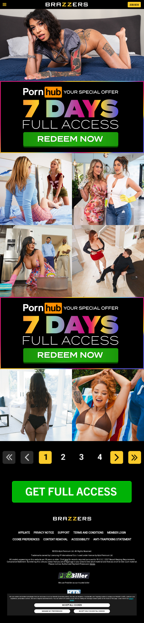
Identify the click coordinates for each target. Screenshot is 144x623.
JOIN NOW (134, 5)
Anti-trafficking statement (112, 539)
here (66, 559)
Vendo (92, 564)
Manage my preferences (52, 611)
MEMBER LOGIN (116, 532)
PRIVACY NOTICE (44, 532)
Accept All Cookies (72, 605)
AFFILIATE (24, 532)
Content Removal (55, 539)
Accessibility (80, 539)
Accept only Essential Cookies (92, 611)
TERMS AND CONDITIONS (88, 532)
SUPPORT (64, 532)
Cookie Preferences (26, 539)
